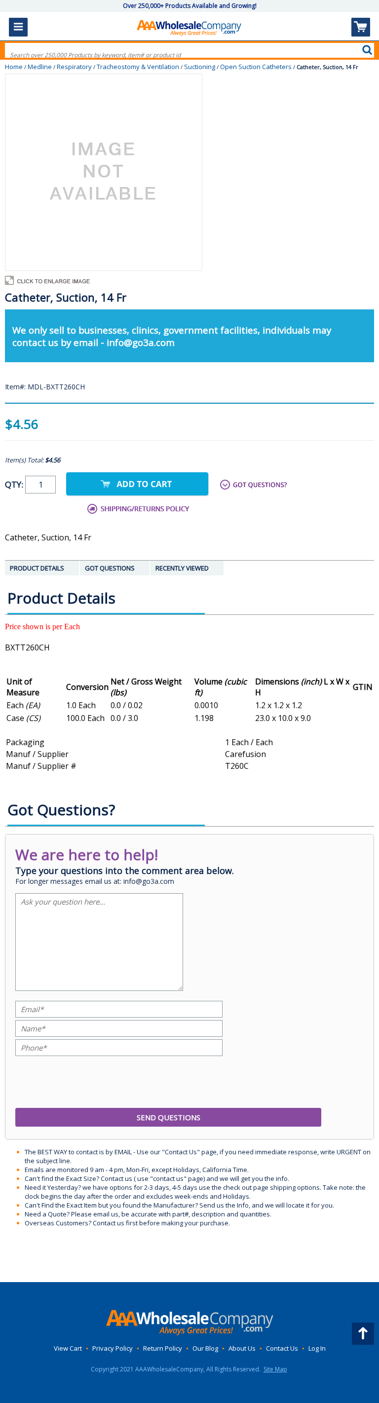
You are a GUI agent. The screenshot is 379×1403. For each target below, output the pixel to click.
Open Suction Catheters (256, 66)
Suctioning (199, 66)
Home (14, 66)
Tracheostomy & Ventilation (138, 66)
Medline (40, 66)
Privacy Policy (112, 1348)
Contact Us (282, 1348)
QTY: (15, 484)
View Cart (68, 1348)
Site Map (275, 1369)
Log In (317, 1348)
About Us (242, 1348)
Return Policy (162, 1348)
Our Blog (205, 1348)
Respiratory (74, 66)
